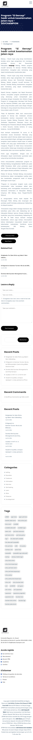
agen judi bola (23, 517)
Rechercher (23, 340)
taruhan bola (19, 597)
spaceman (8, 593)
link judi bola (8, 546)
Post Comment (9, 328)
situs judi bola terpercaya (12, 571)
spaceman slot (9, 597)
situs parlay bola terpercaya (13, 578)
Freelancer (9, 478)
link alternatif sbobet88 (12, 542)
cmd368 (16, 524)
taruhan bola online (10, 600)
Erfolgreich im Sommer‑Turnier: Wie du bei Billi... (15, 265)
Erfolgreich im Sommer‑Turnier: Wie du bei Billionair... (13, 426)
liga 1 (6, 538)
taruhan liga (22, 600)
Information (9, 481)
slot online (8, 589)
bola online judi (22, 520)
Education (9, 475)
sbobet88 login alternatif (20, 553)
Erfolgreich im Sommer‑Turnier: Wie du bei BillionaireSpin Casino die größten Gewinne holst (17, 364)
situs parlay (8, 575)
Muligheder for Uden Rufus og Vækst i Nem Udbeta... (14, 256)
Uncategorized (7, 44)
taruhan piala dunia (10, 604)
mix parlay (23, 546)
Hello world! (25, 397)
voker (6, 41)
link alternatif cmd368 (16, 538)
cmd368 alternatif (10, 528)
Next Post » (8, 241)
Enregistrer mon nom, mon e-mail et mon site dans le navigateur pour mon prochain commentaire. (15, 301)
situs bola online (10, 560)
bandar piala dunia (10, 520)
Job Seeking (9, 487)
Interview (8, 484)
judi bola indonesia (18, 531)
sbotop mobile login (17, 557)
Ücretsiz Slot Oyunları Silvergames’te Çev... (14, 273)
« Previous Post (9, 235)
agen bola (14, 517)
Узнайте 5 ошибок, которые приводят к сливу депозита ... (14, 452)
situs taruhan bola (18, 582)
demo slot (8, 531)
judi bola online (9, 535)
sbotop (7, 557)
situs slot (8, 582)
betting (8, 472)
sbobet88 (8, 553)
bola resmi (8, 524)
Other (7, 493)
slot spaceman (18, 589)
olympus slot (9, 549)
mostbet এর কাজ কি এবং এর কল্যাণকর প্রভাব (16, 374)
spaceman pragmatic (19, 593)
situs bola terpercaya (11, 564)
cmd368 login (22, 528)
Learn (7, 490)
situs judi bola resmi (11, 568)
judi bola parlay (20, 535)
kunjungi (11, 65)
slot (6, 586)
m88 (16, 546)
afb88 (7, 517)
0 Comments (15, 41)
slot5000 (12, 586)
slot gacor (20, 586)
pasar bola (18, 549)
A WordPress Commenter (11, 397)
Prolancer (8, 496)
